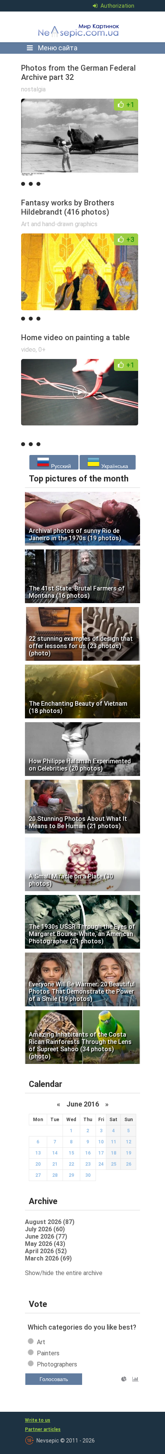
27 (38, 1175)
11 (113, 1142)
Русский (60, 466)
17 (101, 1153)
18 (113, 1153)
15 (71, 1153)
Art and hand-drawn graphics (59, 224)
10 (101, 1142)
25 (113, 1164)
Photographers (57, 1364)
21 (55, 1164)
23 (88, 1164)
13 (38, 1153)
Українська (114, 466)
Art (41, 1342)
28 (55, 1175)
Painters (48, 1353)
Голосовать (54, 1379)
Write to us (37, 1420)
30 (88, 1175)
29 (71, 1175)
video (28, 349)
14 (55, 1153)
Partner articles (43, 1429)
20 (38, 1164)
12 (128, 1142)
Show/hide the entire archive (63, 1273)
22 (71, 1164)
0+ (42, 349)
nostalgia (33, 89)
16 (88, 1153)
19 (128, 1153)
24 (101, 1164)
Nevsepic (80, 27)
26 (128, 1164)
